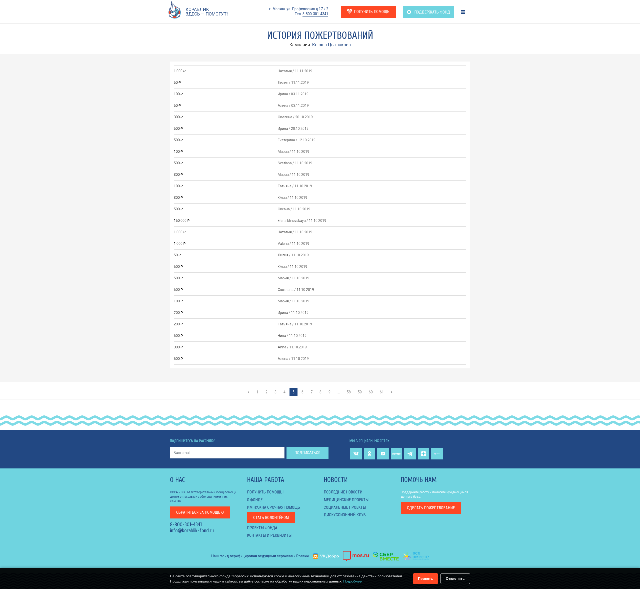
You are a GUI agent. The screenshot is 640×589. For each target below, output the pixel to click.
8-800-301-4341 (315, 14)
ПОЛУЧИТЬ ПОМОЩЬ (372, 11)
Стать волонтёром (271, 517)
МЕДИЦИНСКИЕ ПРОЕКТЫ (346, 499)
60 (371, 392)
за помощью (200, 512)
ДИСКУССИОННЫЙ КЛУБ (345, 514)
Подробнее (352, 581)
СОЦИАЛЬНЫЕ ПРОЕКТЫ (345, 507)
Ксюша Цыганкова (331, 44)
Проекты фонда (262, 527)
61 (382, 392)
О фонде (254, 499)
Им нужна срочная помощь (273, 507)
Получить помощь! (265, 492)
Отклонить (455, 578)
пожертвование (431, 507)
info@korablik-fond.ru (192, 530)
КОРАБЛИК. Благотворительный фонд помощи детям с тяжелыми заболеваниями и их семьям (203, 496)
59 (360, 392)
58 (349, 392)
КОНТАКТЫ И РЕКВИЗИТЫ (269, 535)
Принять (425, 578)
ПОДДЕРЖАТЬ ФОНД (431, 12)
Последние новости (343, 492)
